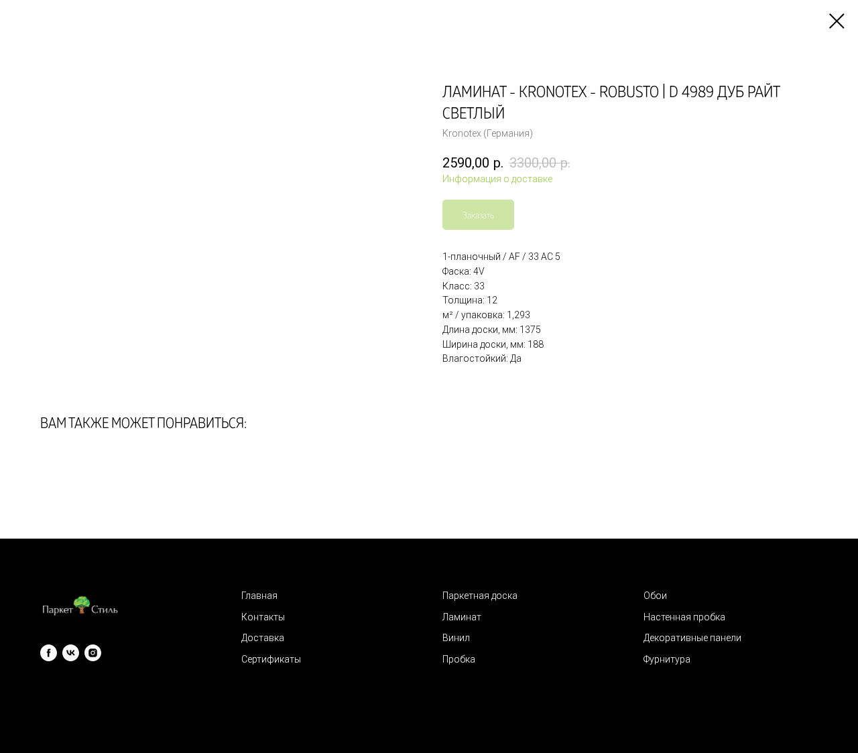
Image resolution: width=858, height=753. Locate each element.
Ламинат (461, 617)
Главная (259, 595)
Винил (456, 637)
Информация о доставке (497, 179)
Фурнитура (667, 659)
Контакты (263, 617)
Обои (655, 595)
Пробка (458, 659)
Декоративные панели (692, 637)
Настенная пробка (684, 617)
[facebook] (48, 652)
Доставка (262, 637)
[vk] (70, 652)
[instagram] (92, 652)
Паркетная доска (479, 595)
